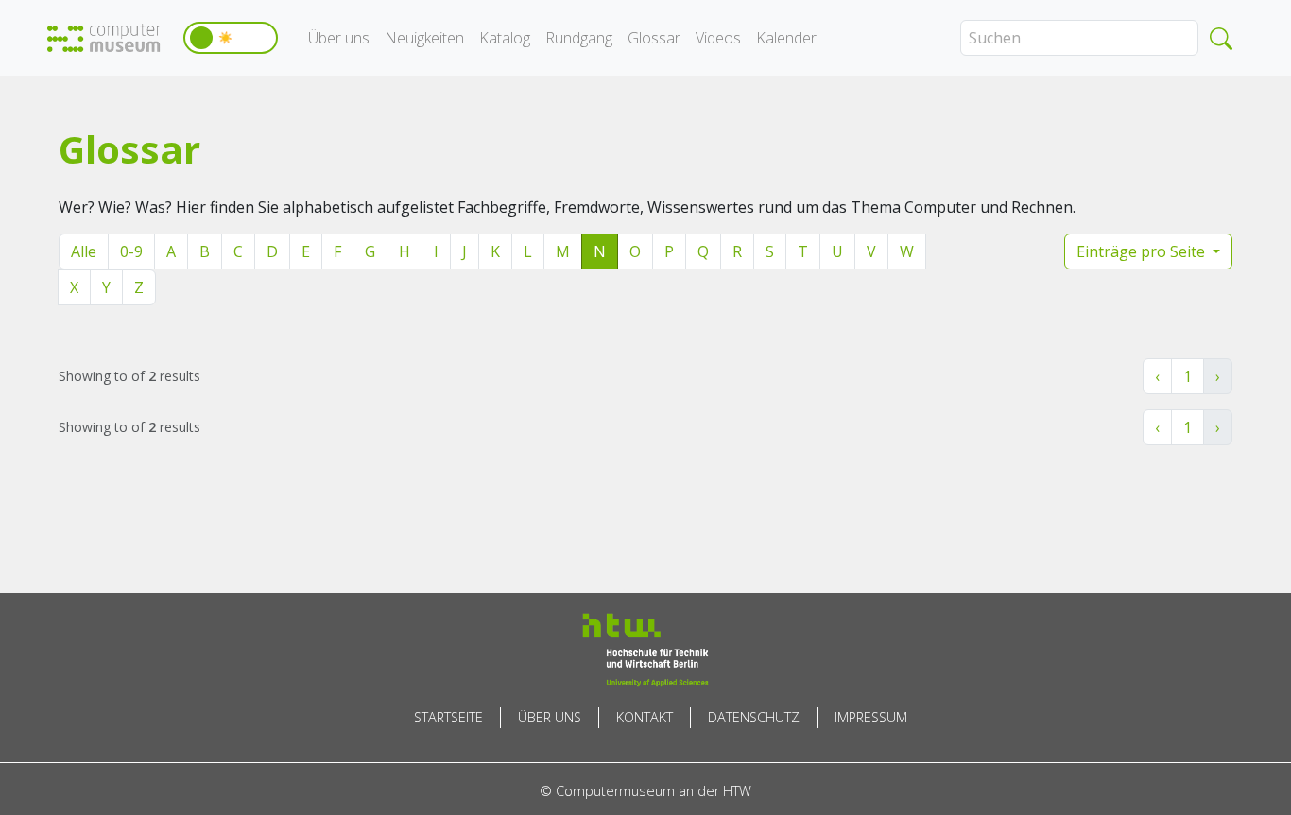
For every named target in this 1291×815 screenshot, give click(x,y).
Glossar (654, 37)
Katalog (504, 37)
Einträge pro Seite (1142, 251)
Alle (83, 251)
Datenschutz (754, 717)
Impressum (871, 717)
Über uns (339, 37)
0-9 (131, 251)
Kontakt (644, 717)
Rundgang (578, 37)
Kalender (786, 37)
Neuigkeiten (424, 37)
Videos (718, 37)
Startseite (448, 717)
